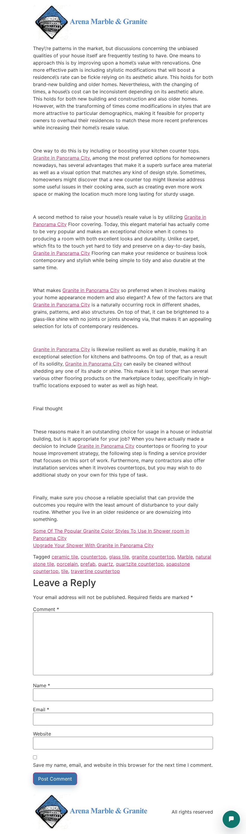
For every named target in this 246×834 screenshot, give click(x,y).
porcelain (67, 564)
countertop (93, 557)
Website (42, 733)
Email (41, 709)
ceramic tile (65, 557)
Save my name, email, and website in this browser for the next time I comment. (123, 765)
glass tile (119, 557)
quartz (105, 564)
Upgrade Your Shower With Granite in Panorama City (93, 545)
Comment (46, 609)
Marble (185, 557)
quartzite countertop (140, 564)
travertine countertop (95, 571)
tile (64, 571)
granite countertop (153, 557)
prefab (87, 564)
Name (41, 685)
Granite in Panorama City (61, 158)
